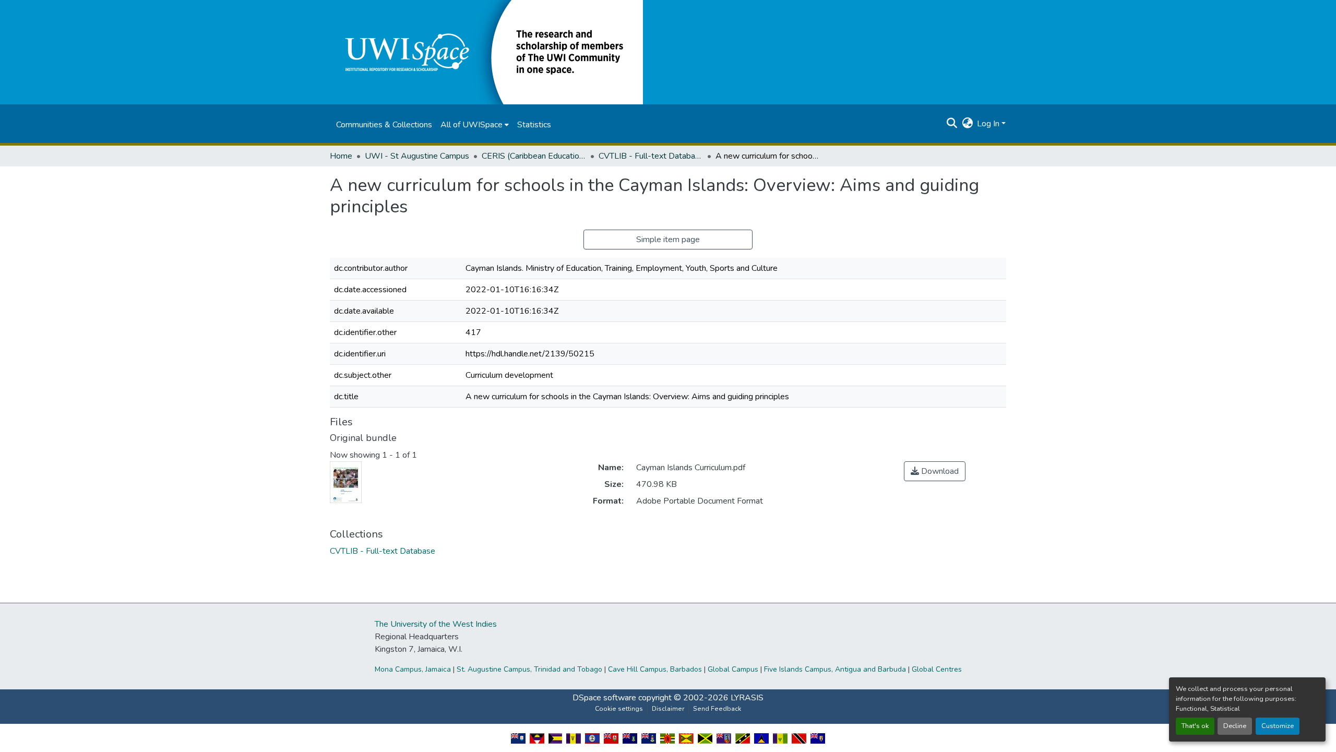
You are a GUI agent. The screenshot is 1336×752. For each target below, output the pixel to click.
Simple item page (668, 239)
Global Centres (937, 669)
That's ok (1195, 726)
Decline (1234, 726)
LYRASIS (747, 697)
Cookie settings (619, 709)
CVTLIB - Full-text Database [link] (651, 156)
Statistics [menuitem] (534, 124)
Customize (1277, 726)
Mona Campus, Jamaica (413, 669)
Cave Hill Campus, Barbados (655, 669)
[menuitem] (474, 124)
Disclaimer (668, 709)
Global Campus (733, 669)
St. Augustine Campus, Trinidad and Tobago (529, 669)
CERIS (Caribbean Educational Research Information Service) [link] (534, 156)
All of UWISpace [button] (471, 124)
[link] (934, 471)
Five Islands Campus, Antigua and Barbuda (835, 669)
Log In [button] (989, 123)
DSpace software (604, 697)
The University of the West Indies (436, 624)
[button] (486, 51)
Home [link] (341, 156)
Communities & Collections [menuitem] (384, 124)
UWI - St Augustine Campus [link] (417, 156)
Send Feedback (717, 709)
